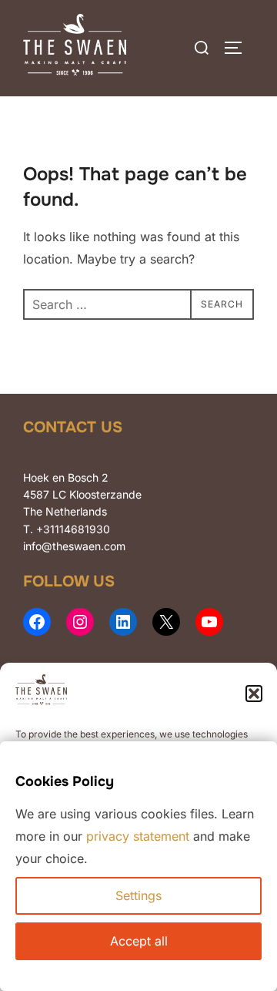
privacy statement (137, 836)
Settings (138, 895)
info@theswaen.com (74, 546)
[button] (254, 693)
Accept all (139, 941)
